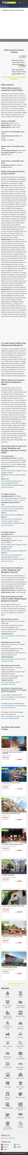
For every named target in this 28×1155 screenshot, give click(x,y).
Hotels (20, 996)
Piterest (6, 1147)
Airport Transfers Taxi (7, 1047)
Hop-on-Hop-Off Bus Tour (7, 1006)
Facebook (6, 1144)
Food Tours (20, 1037)
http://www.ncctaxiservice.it (9, 515)
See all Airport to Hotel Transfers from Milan (14, 78)
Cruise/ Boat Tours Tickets (8, 1027)
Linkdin (5, 1149)
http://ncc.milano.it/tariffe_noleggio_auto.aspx (14, 470)
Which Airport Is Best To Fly (8, 1057)
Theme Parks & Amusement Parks (7, 1128)
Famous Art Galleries (8, 1098)
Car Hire (8, 996)
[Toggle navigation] (24, 3)
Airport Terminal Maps (20, 1087)
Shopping (20, 1127)
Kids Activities (20, 1117)
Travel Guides (7, 1086)
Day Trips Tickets (20, 1016)
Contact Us (12, 1138)
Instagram (18, 1147)
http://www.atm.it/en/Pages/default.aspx (12, 460)
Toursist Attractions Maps (20, 1057)
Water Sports (7, 1118)
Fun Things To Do (7, 1067)
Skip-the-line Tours (20, 1097)
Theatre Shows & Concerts (20, 1109)
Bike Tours (7, 1037)
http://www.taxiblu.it (14, 474)
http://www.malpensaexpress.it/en (10, 498)
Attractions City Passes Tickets (8, 1017)
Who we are (4, 1138)
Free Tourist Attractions (20, 1027)
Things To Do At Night (20, 1047)
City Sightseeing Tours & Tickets (20, 1006)
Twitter (18, 1144)
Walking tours (7, 1078)
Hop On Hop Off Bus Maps (20, 1068)
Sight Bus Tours (20, 1078)
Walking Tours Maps (7, 1108)
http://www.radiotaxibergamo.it (9, 550)
